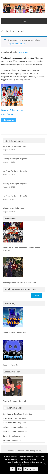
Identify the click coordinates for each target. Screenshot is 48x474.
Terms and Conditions (25, 450)
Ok (13, 469)
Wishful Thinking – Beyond (14, 401)
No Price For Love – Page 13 (15, 196)
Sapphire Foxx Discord (12, 365)
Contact (10, 450)
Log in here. (24, 52)
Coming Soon (28, 414)
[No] (44, 463)
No (19, 469)
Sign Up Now (8, 120)
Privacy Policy (30, 469)
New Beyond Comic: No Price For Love (19, 282)
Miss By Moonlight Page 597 (15, 208)
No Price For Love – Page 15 (15, 146)
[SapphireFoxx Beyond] (24, 12)
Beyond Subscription (16, 43)
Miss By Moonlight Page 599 (15, 158)
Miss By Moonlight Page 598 (15, 183)
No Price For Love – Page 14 (15, 171)
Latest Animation (12, 371)
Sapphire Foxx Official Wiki (15, 332)
